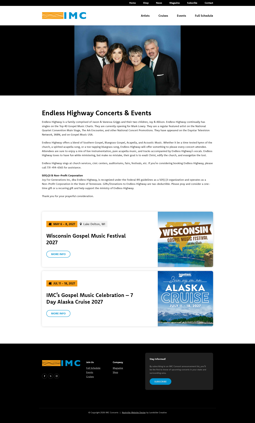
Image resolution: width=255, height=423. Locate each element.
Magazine (174, 2)
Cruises (163, 15)
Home (132, 2)
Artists (145, 15)
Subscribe (192, 2)
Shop (146, 2)
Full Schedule (204, 15)
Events (181, 15)
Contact (209, 2)
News (159, 2)
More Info (58, 254)
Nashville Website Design (134, 412)
